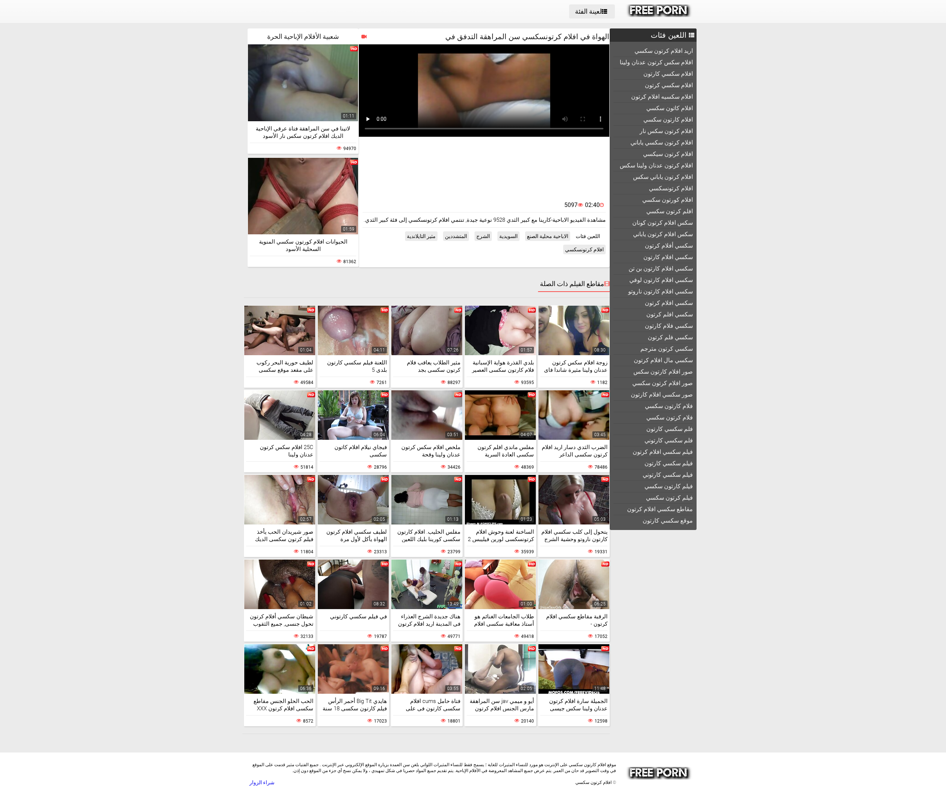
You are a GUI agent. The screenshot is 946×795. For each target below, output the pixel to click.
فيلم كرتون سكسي (669, 497)
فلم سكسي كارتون (669, 428)
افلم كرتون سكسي (669, 211)
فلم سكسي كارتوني (668, 440)
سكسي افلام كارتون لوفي (661, 279)
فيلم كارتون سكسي (668, 486)
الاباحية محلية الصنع (547, 236)
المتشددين (456, 236)
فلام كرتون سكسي (669, 417)
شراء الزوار (262, 782)
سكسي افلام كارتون (668, 257)
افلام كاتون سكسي (669, 108)
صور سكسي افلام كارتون (662, 394)
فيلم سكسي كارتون (668, 463)
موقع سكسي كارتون (668, 520)
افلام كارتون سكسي (668, 119)
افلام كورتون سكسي (667, 199)
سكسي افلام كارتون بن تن (661, 268)
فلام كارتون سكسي (669, 406)
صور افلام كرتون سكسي (662, 383)
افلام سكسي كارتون (668, 73)
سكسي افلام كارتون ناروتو (660, 291)
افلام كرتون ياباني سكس (663, 176)
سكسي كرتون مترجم (666, 348)
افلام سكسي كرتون (669, 85)
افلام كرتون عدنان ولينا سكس (656, 165)
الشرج (483, 236)
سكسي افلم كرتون (669, 314)
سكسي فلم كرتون (670, 337)
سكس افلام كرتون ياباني (663, 234)
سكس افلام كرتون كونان (662, 222)
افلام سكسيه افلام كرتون (662, 96)
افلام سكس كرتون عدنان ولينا (656, 62)
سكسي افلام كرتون (669, 302)
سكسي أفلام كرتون (669, 245)
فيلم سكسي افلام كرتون (663, 451)
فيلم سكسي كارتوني (668, 474)
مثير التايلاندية (421, 236)
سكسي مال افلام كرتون (663, 360)
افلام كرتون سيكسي (668, 153)
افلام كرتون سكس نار (666, 131)
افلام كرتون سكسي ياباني (661, 142)
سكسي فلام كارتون (669, 325)
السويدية (508, 236)
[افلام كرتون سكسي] (659, 15)
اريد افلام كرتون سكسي (663, 50)
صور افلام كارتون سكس (663, 371)
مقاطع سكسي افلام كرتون (660, 509)
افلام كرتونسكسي (671, 188)
